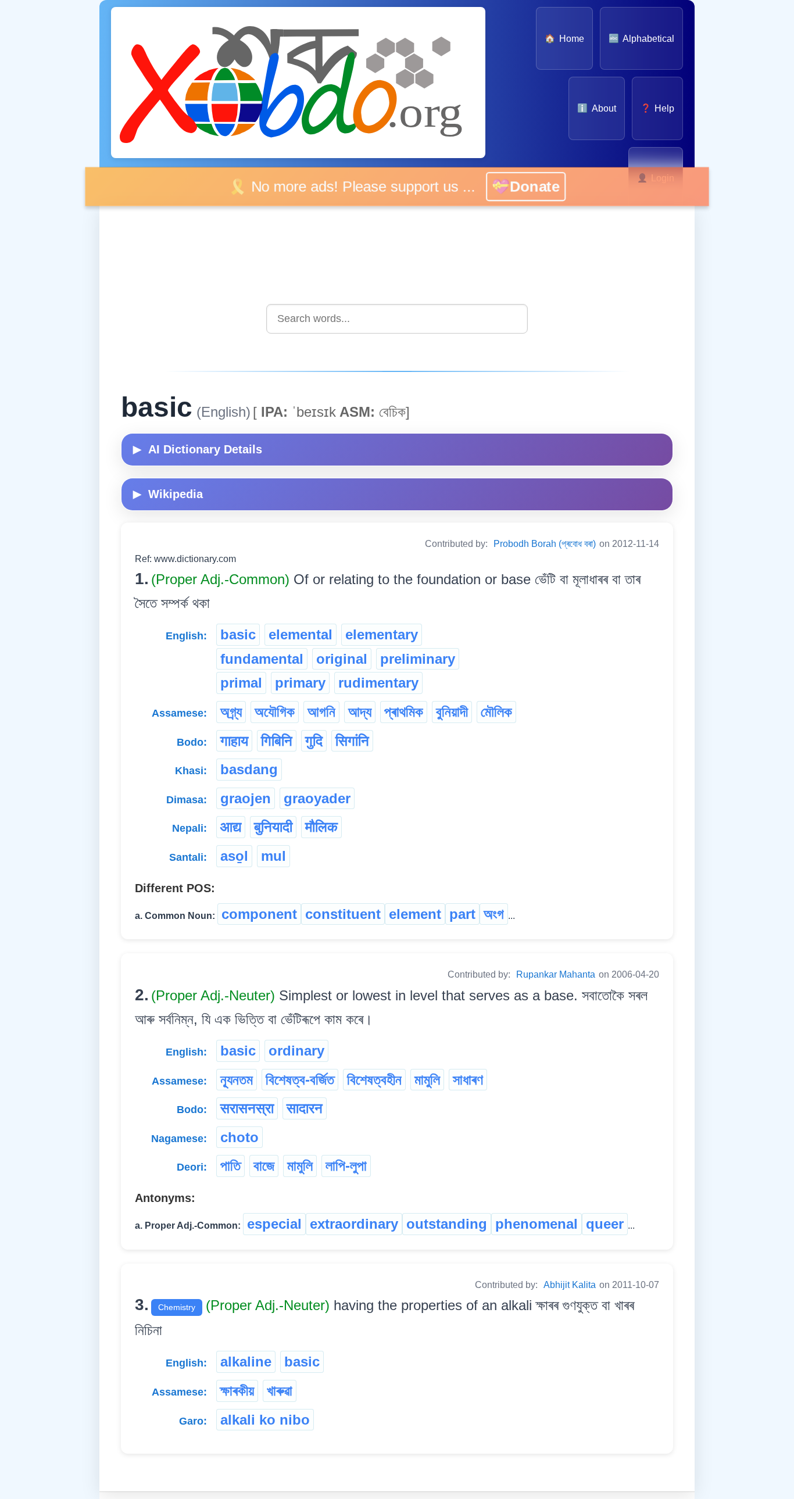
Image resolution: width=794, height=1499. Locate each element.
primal (241, 683)
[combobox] (397, 319)
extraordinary (354, 1224)
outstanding (446, 1224)
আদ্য (359, 712)
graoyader (317, 798)
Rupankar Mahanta (555, 974)
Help (657, 108)
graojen (245, 798)
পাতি (230, 1166)
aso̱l (234, 856)
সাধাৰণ (468, 1079)
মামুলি (427, 1079)
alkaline (245, 1361)
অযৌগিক (275, 712)
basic (238, 634)
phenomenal (536, 1224)
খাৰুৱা (279, 1390)
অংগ (494, 914)
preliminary (417, 659)
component (259, 914)
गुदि (314, 741)
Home (564, 39)
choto (239, 1137)
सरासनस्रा (247, 1108)
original (341, 659)
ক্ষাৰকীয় (237, 1390)
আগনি (321, 712)
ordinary (296, 1050)
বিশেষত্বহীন (374, 1079)
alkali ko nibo (265, 1420)
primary (300, 683)
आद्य (230, 827)
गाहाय (234, 741)
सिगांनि (352, 741)
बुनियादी (273, 827)
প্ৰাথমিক (403, 712)
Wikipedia (168, 494)
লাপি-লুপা (346, 1166)
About (596, 108)
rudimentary (378, 683)
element (415, 914)
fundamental (261, 659)
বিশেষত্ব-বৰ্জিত (300, 1079)
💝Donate (537, 186)
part (462, 914)
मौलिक (321, 827)
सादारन (305, 1108)
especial (274, 1224)
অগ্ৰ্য (231, 712)
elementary (381, 634)
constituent (343, 914)
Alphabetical (641, 39)
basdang (249, 769)
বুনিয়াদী (452, 712)
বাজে (263, 1166)
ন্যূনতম (236, 1079)
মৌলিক (496, 712)
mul (273, 856)
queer (605, 1224)
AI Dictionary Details (197, 449)
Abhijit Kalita (569, 1285)
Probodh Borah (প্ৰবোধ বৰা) (544, 544)
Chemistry (176, 1307)
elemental (300, 634)
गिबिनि (276, 741)
